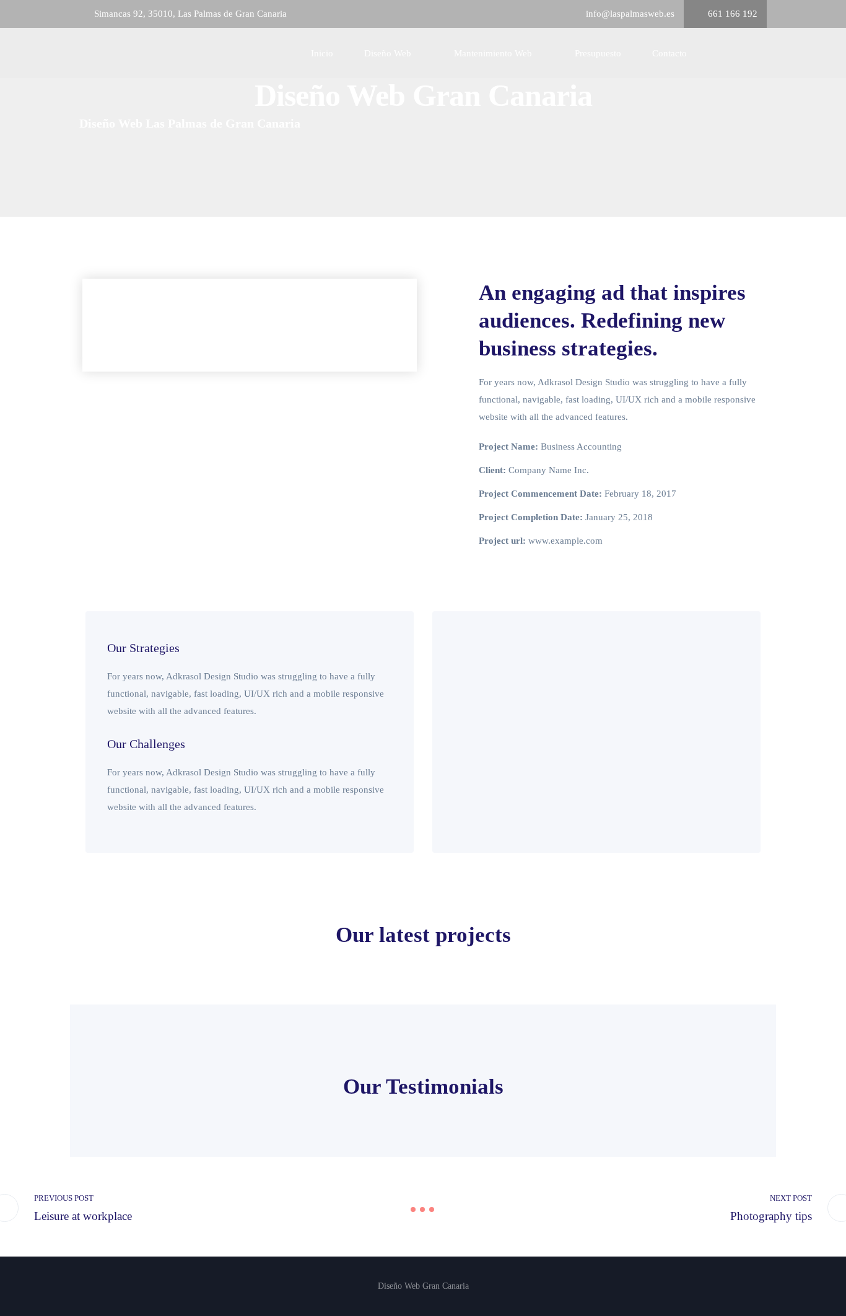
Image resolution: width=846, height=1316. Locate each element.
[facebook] (727, 53)
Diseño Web (387, 53)
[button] (94, 325)
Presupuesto (598, 53)
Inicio (322, 53)
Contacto (669, 53)
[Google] (709, 53)
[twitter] (745, 53)
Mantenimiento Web (493, 53)
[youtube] (763, 53)
